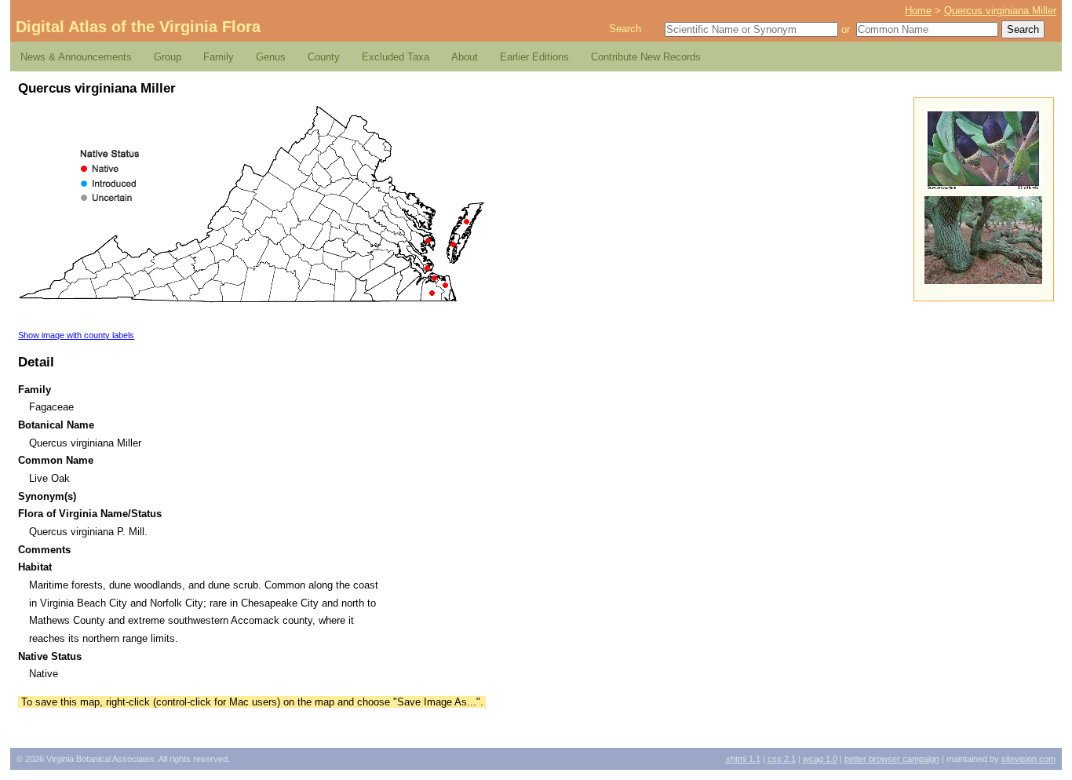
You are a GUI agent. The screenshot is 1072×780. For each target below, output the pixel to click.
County (324, 57)
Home (918, 10)
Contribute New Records (646, 57)
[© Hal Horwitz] (983, 186)
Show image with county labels (76, 335)
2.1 (782, 759)
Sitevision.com (1028, 759)
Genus (271, 57)
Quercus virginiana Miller (1000, 10)
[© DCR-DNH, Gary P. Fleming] (983, 280)
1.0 (820, 759)
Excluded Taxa (395, 57)
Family (218, 57)
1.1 (743, 759)
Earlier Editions (534, 57)
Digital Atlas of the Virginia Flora (138, 26)
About (464, 57)
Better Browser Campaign (891, 759)
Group (167, 57)
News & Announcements (76, 57)
